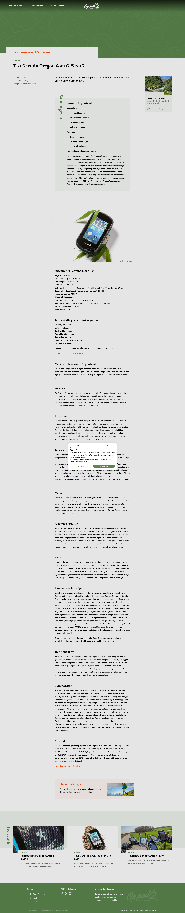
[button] (74, 445)
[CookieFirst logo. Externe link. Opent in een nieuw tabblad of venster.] (70, 448)
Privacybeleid (111, 446)
